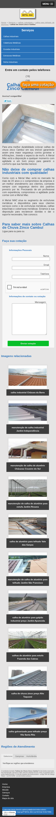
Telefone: (45, 274)
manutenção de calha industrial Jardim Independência (28, 429)
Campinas (19, 756)
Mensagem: (41, 302)
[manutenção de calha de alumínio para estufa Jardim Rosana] (27, 488)
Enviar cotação (28, 343)
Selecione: (8, 756)
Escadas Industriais (11, 49)
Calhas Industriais (11, 36)
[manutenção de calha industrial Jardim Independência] (27, 412)
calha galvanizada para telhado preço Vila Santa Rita (28, 733)
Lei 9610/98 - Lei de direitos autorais (19, 776)
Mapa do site (8, 798)
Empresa (6, 787)
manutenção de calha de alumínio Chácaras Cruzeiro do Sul (27, 467)
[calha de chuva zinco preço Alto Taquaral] (27, 678)
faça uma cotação (38, 85)
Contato (5, 795)
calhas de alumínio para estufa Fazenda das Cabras (27, 657)
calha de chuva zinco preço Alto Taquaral (27, 695)
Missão (5, 790)
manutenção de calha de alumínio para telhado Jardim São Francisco (27, 581)
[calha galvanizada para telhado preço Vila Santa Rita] (27, 716)
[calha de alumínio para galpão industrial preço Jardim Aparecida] (27, 602)
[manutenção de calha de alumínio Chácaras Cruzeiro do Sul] (27, 450)
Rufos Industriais (10, 62)
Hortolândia (31, 756)
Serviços (28, 30)
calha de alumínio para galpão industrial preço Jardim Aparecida (28, 619)
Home (4, 784)
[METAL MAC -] (28, 14)
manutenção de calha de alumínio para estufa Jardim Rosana (27, 505)
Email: (47, 265)
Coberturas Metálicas (12, 43)
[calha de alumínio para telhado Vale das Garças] (27, 526)
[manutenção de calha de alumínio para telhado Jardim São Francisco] (27, 564)
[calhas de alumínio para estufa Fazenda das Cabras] (27, 640)
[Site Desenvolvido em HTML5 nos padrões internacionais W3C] (9, 814)
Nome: (46, 256)
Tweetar (8, 100)
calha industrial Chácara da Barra (28, 392)
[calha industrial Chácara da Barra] (27, 377)
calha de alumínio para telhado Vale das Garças (28, 543)
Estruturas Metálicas (11, 56)
